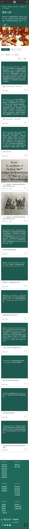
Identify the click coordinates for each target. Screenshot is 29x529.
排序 (19, 58)
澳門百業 (17, 491)
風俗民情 (17, 493)
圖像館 (4, 506)
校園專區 (4, 484)
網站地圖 (4, 469)
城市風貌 (17, 489)
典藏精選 (4, 501)
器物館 (4, 508)
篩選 (25, 58)
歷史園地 (4, 491)
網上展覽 (17, 467)
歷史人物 (16, 6)
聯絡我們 (4, 477)
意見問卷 (4, 475)
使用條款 (4, 473)
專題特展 (17, 462)
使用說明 (4, 471)
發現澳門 (4, 6)
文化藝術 (17, 495)
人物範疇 (21, 6)
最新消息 (4, 465)
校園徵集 (4, 487)
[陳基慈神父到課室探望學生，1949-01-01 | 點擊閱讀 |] (26, 44)
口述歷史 (4, 513)
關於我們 (4, 462)
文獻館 (4, 504)
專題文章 (17, 465)
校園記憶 (4, 489)
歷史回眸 (10, 6)
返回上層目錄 (17, 49)
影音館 (4, 511)
